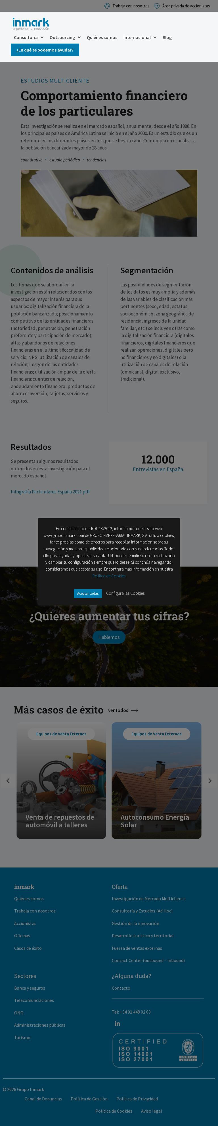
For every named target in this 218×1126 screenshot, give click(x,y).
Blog (167, 37)
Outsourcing (62, 37)
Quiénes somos (102, 37)
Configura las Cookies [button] (125, 593)
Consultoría (26, 37)
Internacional (137, 37)
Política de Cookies (109, 576)
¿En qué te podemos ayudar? (45, 50)
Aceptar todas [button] (87, 593)
